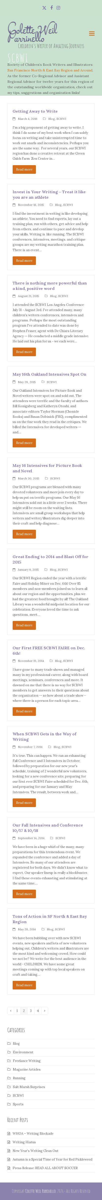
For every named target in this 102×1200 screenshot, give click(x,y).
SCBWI (61, 119)
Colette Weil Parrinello (32, 35)
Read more (24, 169)
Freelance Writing (27, 1061)
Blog (51, 119)
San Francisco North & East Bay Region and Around (49, 70)
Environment (23, 1052)
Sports (18, 1104)
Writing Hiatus (24, 1142)
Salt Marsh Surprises (29, 1087)
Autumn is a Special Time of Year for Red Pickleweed (52, 1159)
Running (19, 1078)
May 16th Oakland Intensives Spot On (49, 374)
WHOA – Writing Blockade (33, 1133)
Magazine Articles (27, 1069)
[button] (92, 34)
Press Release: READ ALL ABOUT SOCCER (45, 1168)
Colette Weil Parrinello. (40, 1191)
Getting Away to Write (35, 111)
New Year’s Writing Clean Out (35, 1151)
